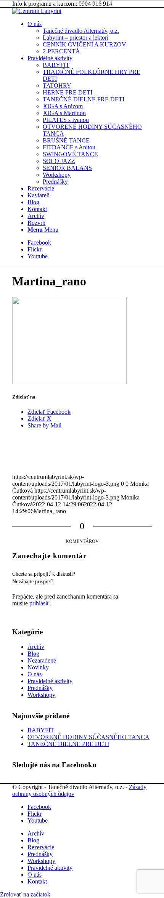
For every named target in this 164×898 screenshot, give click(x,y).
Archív (35, 646)
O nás (34, 674)
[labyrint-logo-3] (36, 11)
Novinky (38, 667)
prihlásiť (39, 603)
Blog (33, 653)
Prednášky (40, 688)
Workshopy (41, 695)
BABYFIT (40, 730)
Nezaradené (41, 660)
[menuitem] (89, 38)
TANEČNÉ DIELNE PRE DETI (68, 744)
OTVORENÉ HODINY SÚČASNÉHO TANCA (88, 737)
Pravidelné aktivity (49, 681)
